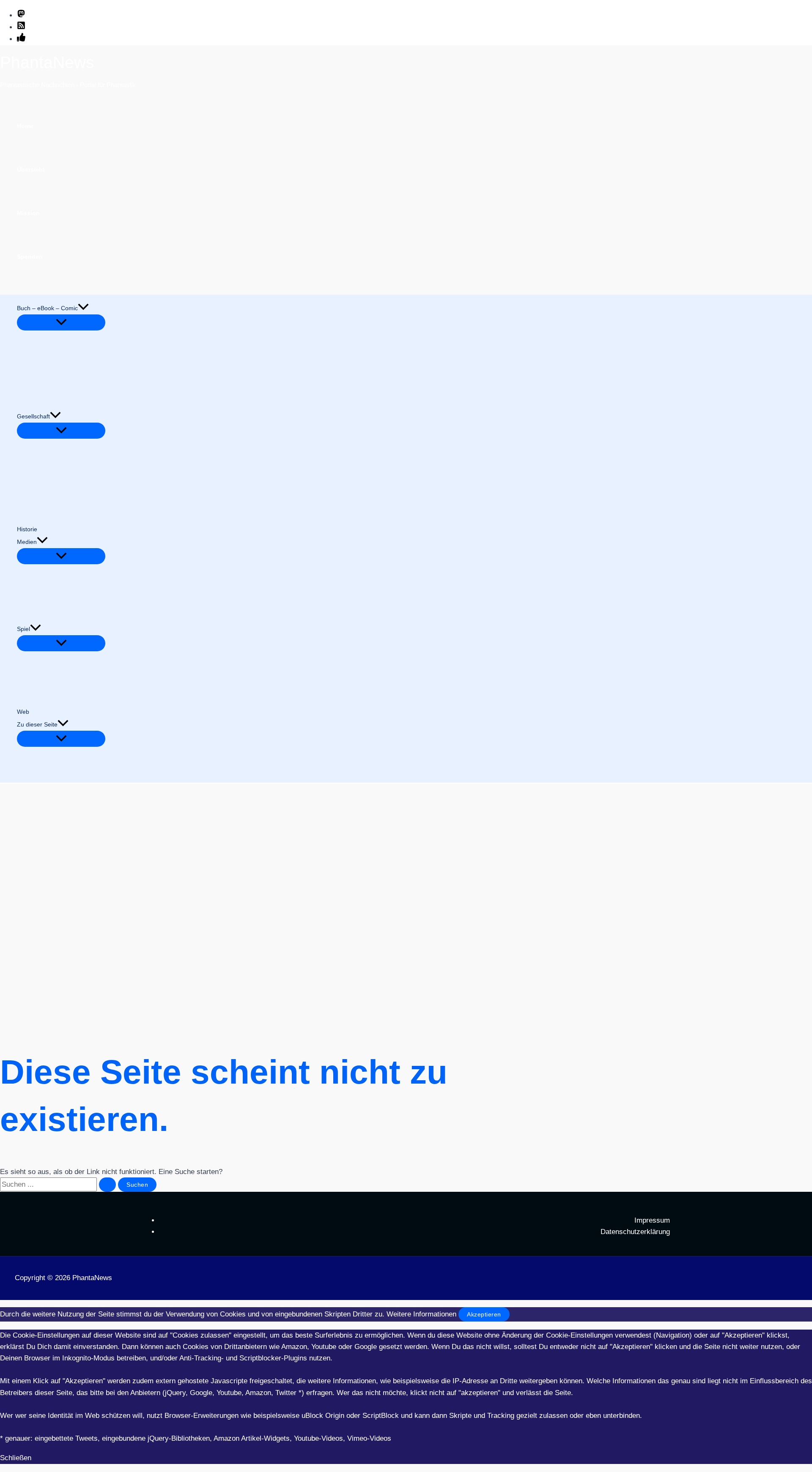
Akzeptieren (484, 1314)
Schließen (15, 1458)
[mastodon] (21, 15)
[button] (83, 308)
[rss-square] (21, 27)
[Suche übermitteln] (107, 1184)
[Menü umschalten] (61, 322)
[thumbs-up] (21, 39)
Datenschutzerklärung (635, 1232)
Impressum (652, 1220)
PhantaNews (47, 62)
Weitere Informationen (421, 1314)
